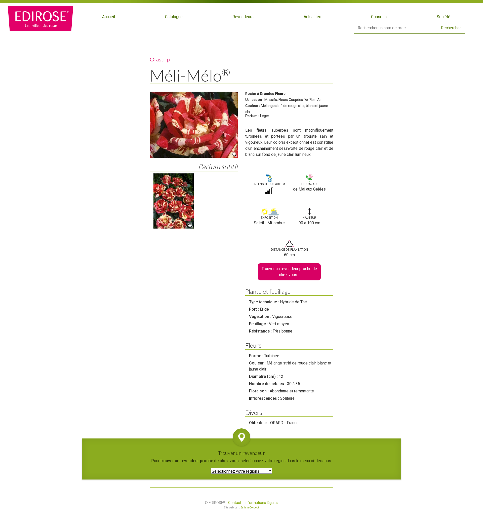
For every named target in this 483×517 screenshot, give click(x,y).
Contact (234, 503)
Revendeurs (243, 16)
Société (443, 16)
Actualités (312, 16)
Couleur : (252, 106)
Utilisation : (254, 100)
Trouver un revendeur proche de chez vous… (289, 271)
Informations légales (261, 503)
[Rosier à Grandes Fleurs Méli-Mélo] (194, 125)
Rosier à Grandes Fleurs (265, 94)
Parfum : (252, 116)
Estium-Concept (249, 507)
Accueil (108, 16)
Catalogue (174, 16)
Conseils (379, 16)
